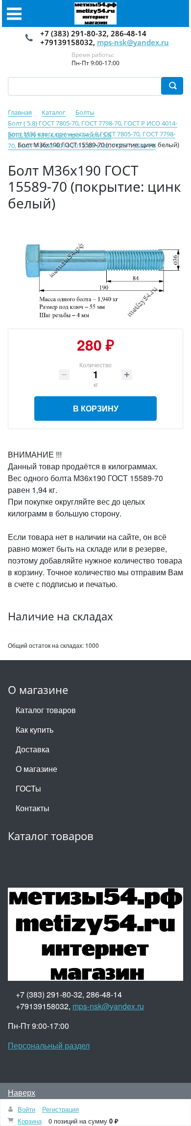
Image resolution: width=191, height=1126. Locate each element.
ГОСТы (28, 788)
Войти (26, 1109)
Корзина (30, 1121)
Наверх (21, 1092)
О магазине (36, 768)
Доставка (32, 749)
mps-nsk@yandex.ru (133, 42)
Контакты (32, 808)
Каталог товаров (46, 710)
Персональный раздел (49, 1045)
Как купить (34, 729)
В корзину (96, 408)
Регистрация (60, 1109)
